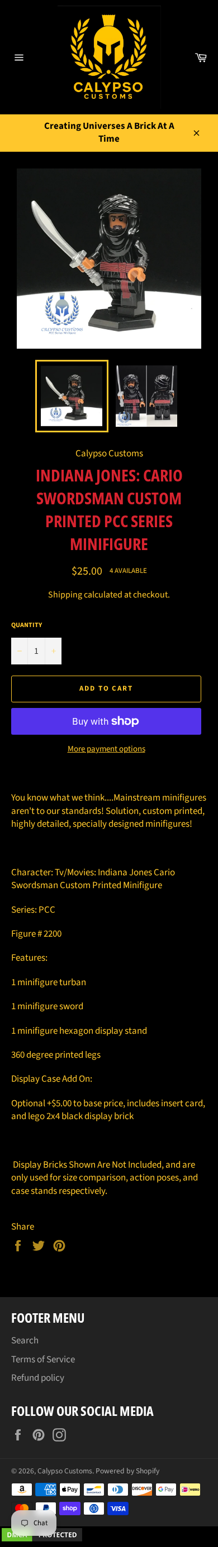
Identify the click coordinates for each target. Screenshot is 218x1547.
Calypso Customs (64, 1471)
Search (25, 1340)
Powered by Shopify (127, 1471)
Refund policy (37, 1378)
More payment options (106, 749)
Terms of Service (43, 1359)
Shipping (65, 595)
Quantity (26, 625)
